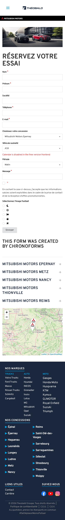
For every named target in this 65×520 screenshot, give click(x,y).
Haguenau (14, 440)
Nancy (11, 472)
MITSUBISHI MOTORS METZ (25, 272)
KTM (45, 390)
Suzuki (27, 415)
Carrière (9, 493)
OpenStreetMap (56, 354)
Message (6, 171)
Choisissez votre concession (15, 131)
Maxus (8, 386)
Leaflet (44, 354)
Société (5, 96)
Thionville (41, 469)
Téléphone (7, 107)
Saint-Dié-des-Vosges (43, 435)
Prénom (5, 84)
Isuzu (26, 394)
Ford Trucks (11, 381)
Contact (9, 490)
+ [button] (7, 312)
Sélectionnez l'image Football (15, 201)
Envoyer (10, 230)
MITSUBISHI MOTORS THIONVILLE (20, 290)
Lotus (27, 398)
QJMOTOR (49, 399)
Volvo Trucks (11, 377)
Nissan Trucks (12, 390)
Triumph (48, 411)
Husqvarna (49, 386)
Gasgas (47, 378)
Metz (11, 465)
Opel (26, 411)
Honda (27, 377)
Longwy (12, 452)
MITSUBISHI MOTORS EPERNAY (28, 264)
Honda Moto (50, 382)
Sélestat (40, 456)
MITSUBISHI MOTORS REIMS (26, 301)
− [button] (7, 317)
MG (25, 402)
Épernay (13, 433)
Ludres (12, 459)
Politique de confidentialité (23, 506)
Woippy (40, 476)
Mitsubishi (29, 406)
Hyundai (28, 382)
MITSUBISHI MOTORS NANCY (26, 280)
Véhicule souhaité (10, 143)
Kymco (47, 395)
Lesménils (14, 446)
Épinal (11, 427)
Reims (39, 427)
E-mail (5, 119)
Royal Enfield (51, 403)
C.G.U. (43, 506)
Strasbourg (42, 463)
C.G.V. (52, 506)
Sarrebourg (42, 443)
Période (5, 159)
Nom (4, 72)
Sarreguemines (44, 450)
